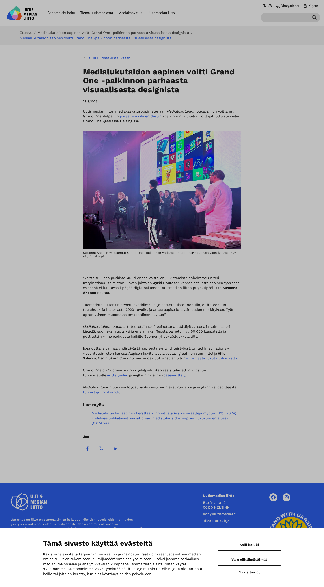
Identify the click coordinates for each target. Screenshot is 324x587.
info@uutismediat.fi (219, 514)
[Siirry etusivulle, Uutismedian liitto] (22, 13)
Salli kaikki (249, 545)
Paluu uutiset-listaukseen (108, 58)
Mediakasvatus (130, 13)
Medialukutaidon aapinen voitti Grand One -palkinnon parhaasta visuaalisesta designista (113, 33)
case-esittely (174, 375)
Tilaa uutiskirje (216, 521)
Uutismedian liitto (161, 13)
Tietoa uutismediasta (96, 13)
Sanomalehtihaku (61, 13)
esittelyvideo (117, 375)
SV (270, 6)
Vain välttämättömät (249, 559)
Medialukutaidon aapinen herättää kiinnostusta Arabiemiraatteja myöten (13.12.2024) (164, 413)
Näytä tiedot (249, 572)
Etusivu (26, 33)
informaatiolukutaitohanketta (212, 358)
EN (264, 6)
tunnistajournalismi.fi (101, 392)
